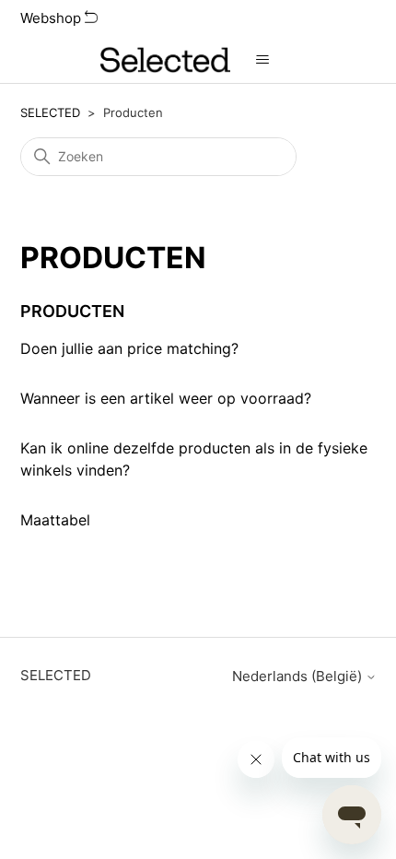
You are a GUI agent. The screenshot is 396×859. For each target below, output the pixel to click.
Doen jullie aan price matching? (129, 348)
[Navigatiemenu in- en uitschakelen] (263, 60)
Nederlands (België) (299, 676)
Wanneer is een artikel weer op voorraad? (165, 398)
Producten (72, 311)
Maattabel (55, 520)
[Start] (164, 60)
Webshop (52, 18)
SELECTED (50, 112)
